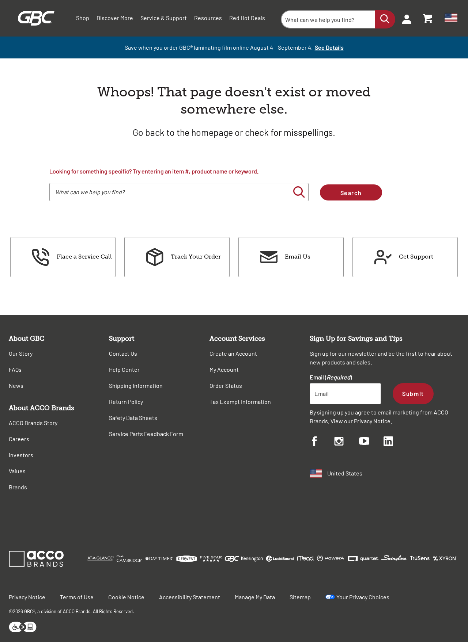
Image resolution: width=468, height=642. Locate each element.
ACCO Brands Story (33, 422)
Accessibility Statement (189, 596)
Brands (18, 487)
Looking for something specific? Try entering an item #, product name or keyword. (153, 171)
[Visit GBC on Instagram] (346, 442)
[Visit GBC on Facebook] (322, 442)
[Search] (385, 19)
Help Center (124, 369)
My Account (224, 369)
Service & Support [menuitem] (163, 17)
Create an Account (233, 353)
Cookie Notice (126, 596)
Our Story (21, 353)
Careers (19, 438)
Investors (21, 454)
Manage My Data (255, 596)
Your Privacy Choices (362, 596)
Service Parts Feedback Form (146, 433)
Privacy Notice (372, 420)
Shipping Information (136, 385)
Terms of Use (77, 596)
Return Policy (126, 401)
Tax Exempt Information (240, 401)
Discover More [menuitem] (115, 17)
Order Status (226, 385)
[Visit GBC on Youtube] (371, 442)
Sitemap (300, 596)
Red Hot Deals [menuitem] (247, 17)
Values (17, 470)
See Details (329, 47)
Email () (331, 377)
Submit (413, 393)
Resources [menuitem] (208, 17)
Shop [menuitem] (82, 17)
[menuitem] (404, 18)
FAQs (15, 369)
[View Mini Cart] (428, 18)
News (16, 385)
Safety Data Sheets (133, 417)
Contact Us (123, 353)
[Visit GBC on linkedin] (396, 442)
